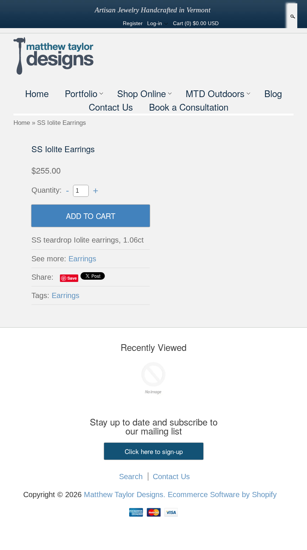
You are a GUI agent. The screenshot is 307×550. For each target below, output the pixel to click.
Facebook (86, 23)
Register (133, 23)
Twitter (99, 23)
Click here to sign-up (154, 451)
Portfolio (81, 93)
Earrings (82, 259)
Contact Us (111, 106)
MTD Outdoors (215, 93)
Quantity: (46, 190)
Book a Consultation (188, 106)
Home (37, 93)
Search (292, 16)
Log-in (154, 23)
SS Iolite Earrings (61, 122)
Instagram (111, 23)
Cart (196, 23)
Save (72, 278)
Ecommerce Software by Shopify (222, 494)
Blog (273, 93)
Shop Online (141, 93)
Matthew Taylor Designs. (126, 494)
